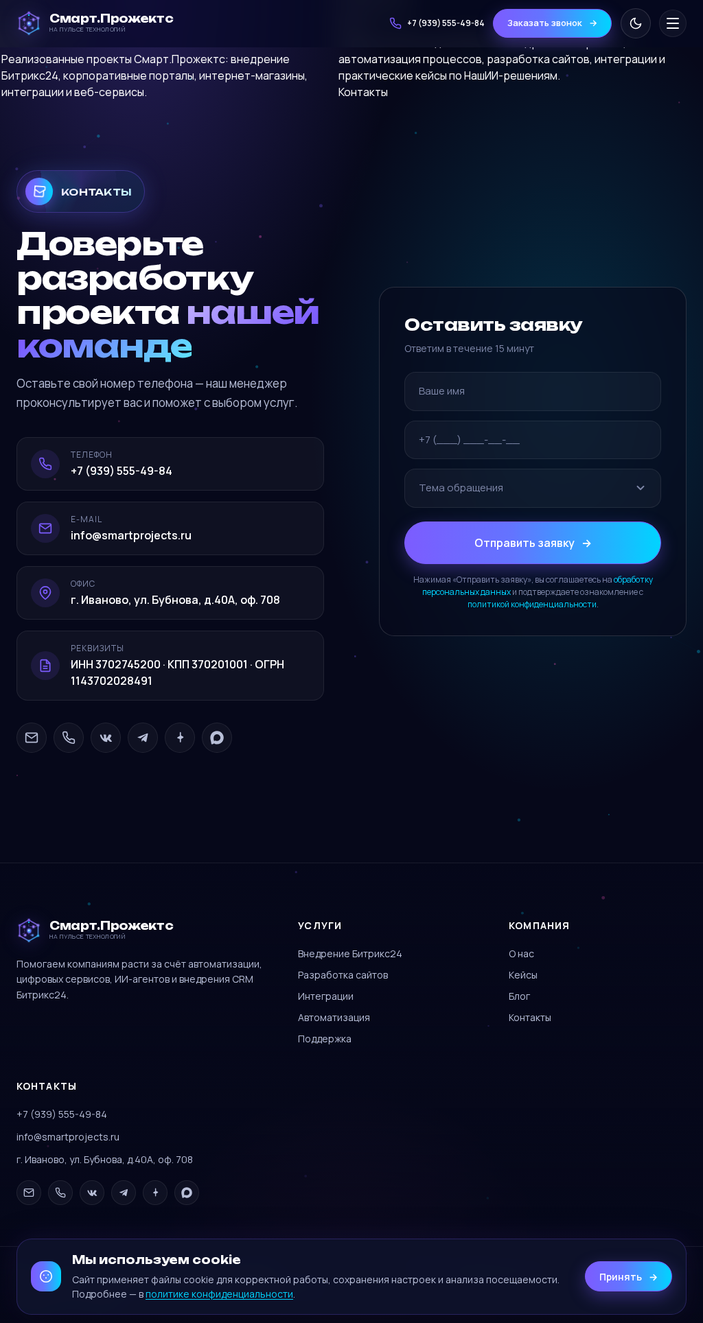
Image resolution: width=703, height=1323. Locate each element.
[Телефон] (69, 738)
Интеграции (326, 996)
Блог (519, 996)
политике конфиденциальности (219, 1293)
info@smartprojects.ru (67, 1136)
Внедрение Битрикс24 (350, 953)
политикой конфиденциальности (532, 604)
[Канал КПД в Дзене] (180, 738)
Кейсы (523, 974)
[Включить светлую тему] (636, 23)
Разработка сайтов (343, 974)
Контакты (363, 91)
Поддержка (325, 1038)
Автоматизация (334, 1017)
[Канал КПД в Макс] (217, 738)
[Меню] (673, 23)
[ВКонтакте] (106, 738)
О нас (521, 953)
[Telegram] (143, 738)
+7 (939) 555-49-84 (61, 1114)
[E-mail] (31, 738)
